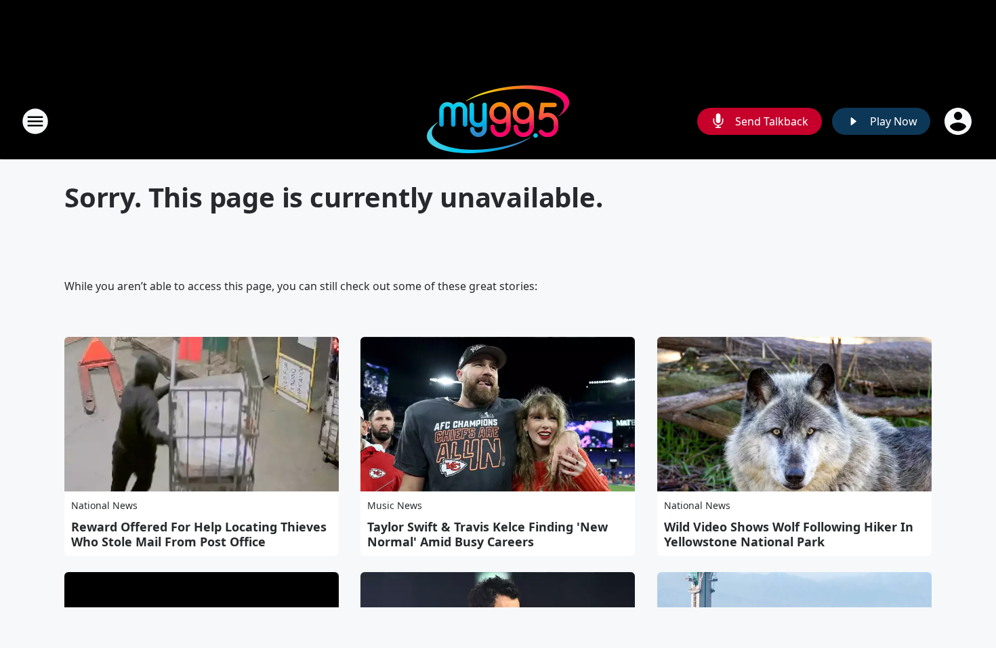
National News (104, 505)
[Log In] (959, 121)
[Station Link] (498, 121)
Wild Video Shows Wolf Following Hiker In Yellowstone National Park (788, 534)
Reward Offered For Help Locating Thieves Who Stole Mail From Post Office (199, 534)
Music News (394, 505)
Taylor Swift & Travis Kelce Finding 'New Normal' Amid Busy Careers (487, 534)
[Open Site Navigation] (35, 121)
